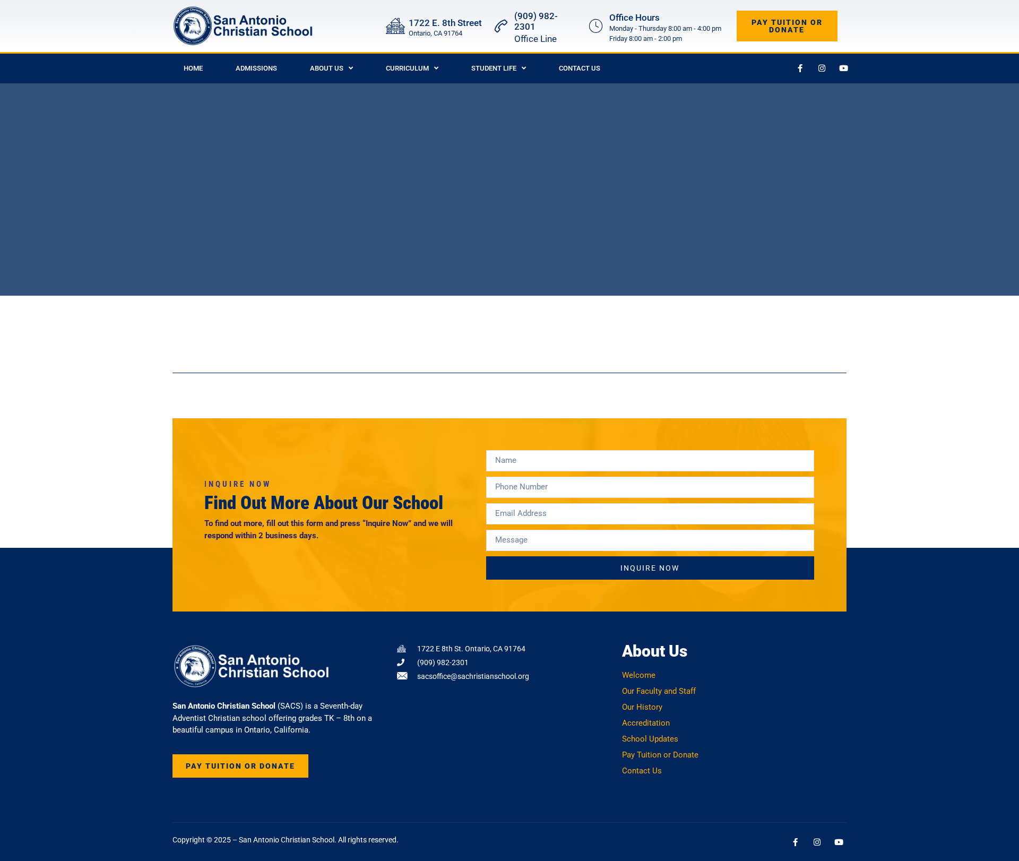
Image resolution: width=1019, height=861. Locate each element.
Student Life (493, 68)
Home (193, 68)
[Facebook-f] (800, 68)
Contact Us (579, 68)
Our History (642, 707)
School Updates (650, 739)
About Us (326, 68)
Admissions (256, 68)
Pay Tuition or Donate (660, 755)
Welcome (638, 675)
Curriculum (407, 68)
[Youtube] (844, 68)
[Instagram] (822, 68)
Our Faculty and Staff (659, 691)
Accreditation (646, 723)
